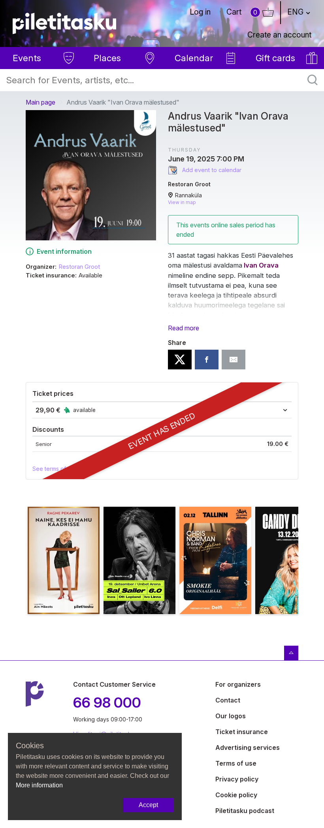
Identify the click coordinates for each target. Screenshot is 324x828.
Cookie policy (236, 795)
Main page (40, 102)
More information (39, 785)
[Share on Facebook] (207, 359)
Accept (148, 805)
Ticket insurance (241, 732)
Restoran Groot (79, 266)
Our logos (230, 716)
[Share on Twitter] (180, 359)
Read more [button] (183, 328)
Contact (227, 700)
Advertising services (247, 747)
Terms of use (235, 763)
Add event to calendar (211, 170)
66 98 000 (107, 702)
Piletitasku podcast (244, 811)
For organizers (238, 684)
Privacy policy (236, 779)
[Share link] (233, 359)
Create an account (279, 34)
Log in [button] (200, 12)
